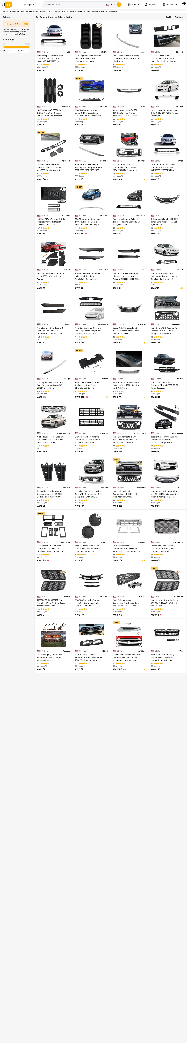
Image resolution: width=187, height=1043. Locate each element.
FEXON (105, 651)
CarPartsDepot (63, 433)
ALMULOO (66, 161)
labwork (104, 379)
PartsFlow (103, 488)
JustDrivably (140, 215)
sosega (142, 52)
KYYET (143, 270)
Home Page (8, 11)
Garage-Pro (178, 542)
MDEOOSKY (65, 107)
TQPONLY (66, 488)
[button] (134, 4)
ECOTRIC (179, 52)
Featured (179, 17)
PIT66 (181, 651)
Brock (143, 107)
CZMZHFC (104, 433)
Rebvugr (66, 651)
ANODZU (104, 542)
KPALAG (104, 52)
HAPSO (180, 161)
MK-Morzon (178, 597)
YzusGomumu (177, 433)
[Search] (119, 4)
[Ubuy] (7, 4)
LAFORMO (142, 651)
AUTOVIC (66, 270)
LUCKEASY (66, 215)
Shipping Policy (18, 34)
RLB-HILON (103, 270)
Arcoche (142, 379)
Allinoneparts (177, 324)
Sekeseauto (103, 324)
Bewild (67, 52)
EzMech (180, 270)
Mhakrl (67, 597)
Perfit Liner (179, 107)
